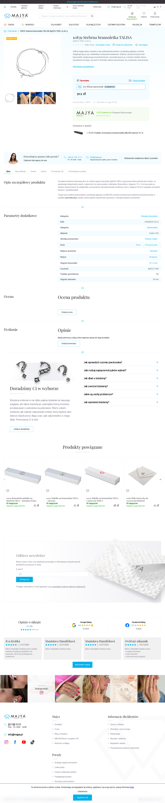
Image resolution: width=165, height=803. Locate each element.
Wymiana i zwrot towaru (120, 729)
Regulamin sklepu (117, 743)
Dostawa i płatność (24, 7)
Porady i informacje (57, 7)
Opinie (43, 171)
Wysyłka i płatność (118, 738)
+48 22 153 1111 (75, 157)
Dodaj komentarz (69, 343)
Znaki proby (60, 767)
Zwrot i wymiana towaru (78, 7)
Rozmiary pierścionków (64, 781)
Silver (138, 245)
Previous (5, 479)
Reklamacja (97, 7)
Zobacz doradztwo (22, 429)
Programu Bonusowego (122, 112)
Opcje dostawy (139, 80)
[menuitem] (9, 24)
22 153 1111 (14, 724)
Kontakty (13, 7)
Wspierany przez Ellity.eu (103, 115)
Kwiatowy (153, 257)
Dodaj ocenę (67, 312)
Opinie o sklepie (41, 7)
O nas (57, 729)
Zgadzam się (82, 797)
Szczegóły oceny (103, 45)
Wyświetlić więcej (82, 665)
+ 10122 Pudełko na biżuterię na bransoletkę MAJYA (115, 133)
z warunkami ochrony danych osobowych (68, 587)
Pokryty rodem (151, 239)
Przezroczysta (151, 245)
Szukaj (92, 16)
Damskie (153, 251)
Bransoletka (152, 227)
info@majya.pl (96, 157)
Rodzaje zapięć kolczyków (66, 762)
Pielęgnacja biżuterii (63, 777)
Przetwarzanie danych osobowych (124, 748)
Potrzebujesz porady (77, 171)
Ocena (33, 171)
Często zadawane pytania (65, 772)
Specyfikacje (20, 171)
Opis (8, 171)
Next (160, 479)
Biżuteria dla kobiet (149, 216)
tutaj (132, 787)
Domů (4, 7)
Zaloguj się (24, 579)
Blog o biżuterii (61, 734)
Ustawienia (82, 791)
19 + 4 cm (153, 263)
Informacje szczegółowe (83, 66)
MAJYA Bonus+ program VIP (67, 738)
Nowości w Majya (62, 743)
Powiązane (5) (57, 171)
